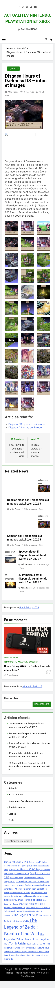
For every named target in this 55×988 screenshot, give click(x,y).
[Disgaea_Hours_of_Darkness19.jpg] (43, 276)
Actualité (13, 68)
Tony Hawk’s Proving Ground (32, 948)
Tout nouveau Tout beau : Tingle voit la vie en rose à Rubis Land (26, 951)
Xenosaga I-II (37, 955)
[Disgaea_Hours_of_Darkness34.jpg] (11, 372)
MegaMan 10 (9, 881)
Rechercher (11, 698)
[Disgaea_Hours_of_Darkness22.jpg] (11, 308)
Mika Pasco (13, 91)
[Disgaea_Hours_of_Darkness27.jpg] (27, 324)
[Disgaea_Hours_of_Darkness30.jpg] (43, 340)
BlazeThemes (27, 976)
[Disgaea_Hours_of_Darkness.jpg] (11, 228)
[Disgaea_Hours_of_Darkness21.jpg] (43, 292)
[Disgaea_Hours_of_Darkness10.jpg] (11, 244)
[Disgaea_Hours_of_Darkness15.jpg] (43, 260)
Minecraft (20, 881)
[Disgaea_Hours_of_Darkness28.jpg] (43, 324)
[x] (27, 7)
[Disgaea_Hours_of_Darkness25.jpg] (11, 324)
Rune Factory (42, 896)
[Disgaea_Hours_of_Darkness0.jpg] (27, 228)
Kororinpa (46, 870)
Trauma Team (15, 955)
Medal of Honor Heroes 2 (34, 878)
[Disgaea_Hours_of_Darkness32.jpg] (27, 356)
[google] (31, 7)
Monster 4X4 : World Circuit (37, 881)
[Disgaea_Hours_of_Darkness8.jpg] (11, 404)
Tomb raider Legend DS (36, 944)
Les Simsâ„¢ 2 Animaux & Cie (16, 873)
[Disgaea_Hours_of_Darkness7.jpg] (43, 388)
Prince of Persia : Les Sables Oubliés (20, 896)
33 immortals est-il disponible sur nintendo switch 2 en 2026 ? (32, 578)
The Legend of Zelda (25, 915)
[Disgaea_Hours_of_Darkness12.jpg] (43, 244)
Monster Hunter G (11, 885)
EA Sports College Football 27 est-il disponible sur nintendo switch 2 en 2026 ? (29, 766)
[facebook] (19, 7)
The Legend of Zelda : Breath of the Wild (21, 927)
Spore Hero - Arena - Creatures (38, 908)
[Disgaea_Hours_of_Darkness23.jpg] (27, 308)
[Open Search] (46, 39)
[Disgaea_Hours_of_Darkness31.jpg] (11, 356)
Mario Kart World (16, 878)
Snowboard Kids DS (27, 904)
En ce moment (11, 657)
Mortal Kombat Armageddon (30, 885)
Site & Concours (17, 807)
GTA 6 (25, 862)
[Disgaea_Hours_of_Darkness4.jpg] (43, 372)
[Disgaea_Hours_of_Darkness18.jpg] (27, 276)
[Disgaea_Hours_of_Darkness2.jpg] (11, 292)
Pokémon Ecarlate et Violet (19, 893)
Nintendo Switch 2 (32, 686)
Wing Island (26, 955)
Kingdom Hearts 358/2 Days (25, 869)
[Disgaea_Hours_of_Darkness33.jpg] (43, 356)
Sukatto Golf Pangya (13, 911)
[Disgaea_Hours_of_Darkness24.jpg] (43, 308)
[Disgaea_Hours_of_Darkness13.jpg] (11, 260)
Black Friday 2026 (29, 607)
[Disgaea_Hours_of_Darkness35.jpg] (27, 372)
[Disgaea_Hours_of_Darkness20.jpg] (27, 292)
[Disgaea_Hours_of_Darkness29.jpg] (11, 340)
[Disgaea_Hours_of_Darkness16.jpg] (11, 276)
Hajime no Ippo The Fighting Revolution (20, 866)
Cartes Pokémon (12, 862)
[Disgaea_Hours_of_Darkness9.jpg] (27, 404)
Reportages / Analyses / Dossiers (21, 662)
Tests (11, 820)
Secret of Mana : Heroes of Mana (23, 899)
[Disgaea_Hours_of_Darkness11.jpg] (27, 244)
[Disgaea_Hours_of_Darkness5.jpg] (11, 388)
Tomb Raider (17, 943)
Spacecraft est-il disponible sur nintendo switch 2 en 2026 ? (32, 555)
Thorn (6, 944)
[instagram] (23, 7)
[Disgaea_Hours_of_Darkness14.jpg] (27, 260)
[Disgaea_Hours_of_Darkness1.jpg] (43, 228)
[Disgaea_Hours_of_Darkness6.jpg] (27, 388)
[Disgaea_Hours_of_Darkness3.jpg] (27, 340)
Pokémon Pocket (39, 892)
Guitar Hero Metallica (38, 862)
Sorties (12, 813)
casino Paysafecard (25, 972)
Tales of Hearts (28, 911)
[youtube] (35, 7)
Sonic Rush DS (19, 908)
